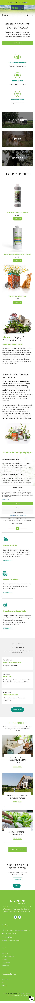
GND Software (27, 993)
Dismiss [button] (25, 2)
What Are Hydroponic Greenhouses (17, 833)
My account (5, 979)
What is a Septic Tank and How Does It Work (17, 796)
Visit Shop (17, 43)
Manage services (5, 499)
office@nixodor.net (10, 933)
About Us (5, 953)
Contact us (5, 965)
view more (17, 709)
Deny (17, 508)
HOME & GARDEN (18, 120)
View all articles (17, 849)
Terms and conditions (21, 515)
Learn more (8, 560)
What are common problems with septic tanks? (17, 760)
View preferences (17, 512)
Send (16, 885)
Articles (4, 959)
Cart (3, 982)
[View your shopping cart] (27, 15)
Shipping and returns (8, 956)
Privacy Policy (13, 515)
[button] (32, 15)
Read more (17, 766)
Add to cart (17, 218)
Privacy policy (24, 995)
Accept (17, 503)
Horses (17, 158)
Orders (4, 985)
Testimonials (6, 962)
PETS (17, 139)
